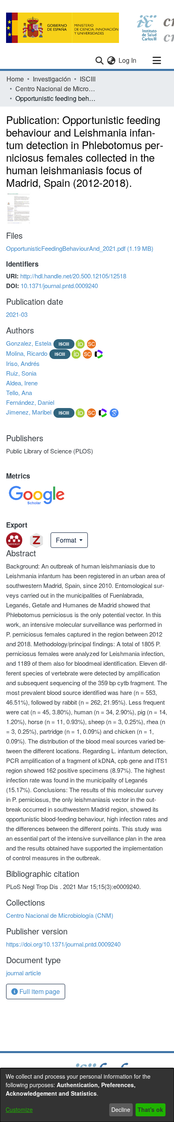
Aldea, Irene (22, 382)
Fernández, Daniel (30, 402)
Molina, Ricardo (26, 353)
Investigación (52, 78)
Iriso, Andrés (23, 363)
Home (15, 78)
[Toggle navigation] (156, 60)
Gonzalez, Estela (28, 343)
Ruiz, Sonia (21, 373)
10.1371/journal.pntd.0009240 (59, 285)
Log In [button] (128, 60)
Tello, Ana (19, 392)
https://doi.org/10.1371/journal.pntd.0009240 (63, 944)
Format (67, 540)
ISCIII (87, 78)
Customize (19, 1109)
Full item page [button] (39, 991)
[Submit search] (99, 60)
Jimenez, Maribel (28, 412)
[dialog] (87, 1095)
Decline (120, 1109)
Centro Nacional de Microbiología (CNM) (55, 88)
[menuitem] (111, 60)
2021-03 (17, 314)
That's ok (150, 1109)
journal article (23, 972)
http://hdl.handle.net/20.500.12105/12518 (73, 275)
